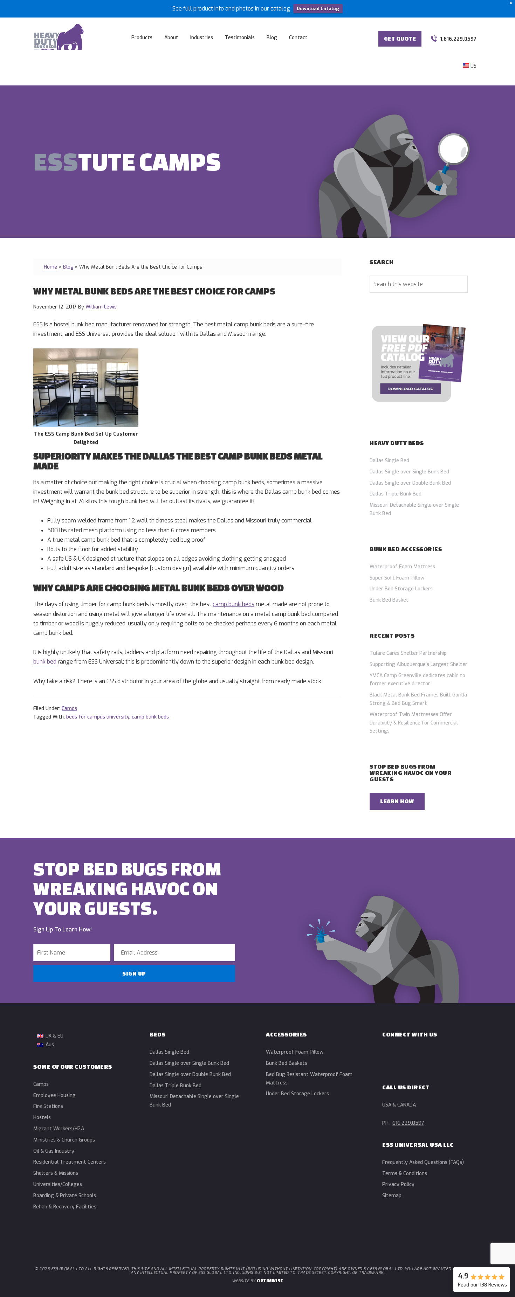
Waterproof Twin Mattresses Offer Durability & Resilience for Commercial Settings (414, 723)
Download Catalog (318, 9)
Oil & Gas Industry (53, 1151)
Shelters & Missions (55, 1173)
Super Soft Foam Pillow (397, 578)
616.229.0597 (408, 1123)
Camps (69, 708)
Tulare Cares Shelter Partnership (408, 653)
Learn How (397, 801)
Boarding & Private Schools (64, 1195)
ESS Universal (58, 37)
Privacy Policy (398, 1184)
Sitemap (391, 1195)
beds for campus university (97, 717)
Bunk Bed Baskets (286, 1063)
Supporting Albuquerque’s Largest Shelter (418, 664)
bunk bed (44, 661)
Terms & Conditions (404, 1173)
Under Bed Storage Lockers (401, 588)
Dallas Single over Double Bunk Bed (410, 483)
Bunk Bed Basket (389, 600)
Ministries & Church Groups (64, 1140)
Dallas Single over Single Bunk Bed (409, 472)
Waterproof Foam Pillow (294, 1052)
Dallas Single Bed (389, 460)
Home (50, 267)
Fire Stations (48, 1106)
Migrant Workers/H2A (58, 1128)
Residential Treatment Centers (69, 1162)
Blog (68, 267)
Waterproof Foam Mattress (402, 566)
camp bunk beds (233, 604)
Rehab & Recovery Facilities (64, 1207)
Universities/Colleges (57, 1184)
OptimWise (270, 1280)
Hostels (42, 1117)
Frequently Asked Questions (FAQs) (423, 1162)
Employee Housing (54, 1095)
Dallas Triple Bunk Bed (395, 494)
